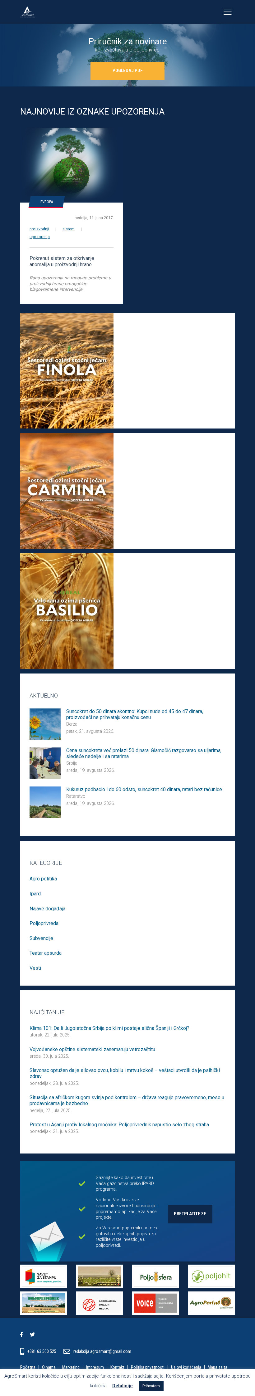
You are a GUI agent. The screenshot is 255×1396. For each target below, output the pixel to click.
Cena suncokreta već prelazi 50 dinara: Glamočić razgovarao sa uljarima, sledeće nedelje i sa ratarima (143, 753)
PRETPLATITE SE (190, 1214)
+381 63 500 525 (42, 1351)
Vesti (35, 968)
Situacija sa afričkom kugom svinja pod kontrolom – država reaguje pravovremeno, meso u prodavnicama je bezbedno (127, 1100)
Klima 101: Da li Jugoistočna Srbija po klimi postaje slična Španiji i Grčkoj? (109, 1028)
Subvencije (41, 938)
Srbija (71, 763)
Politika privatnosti (148, 1367)
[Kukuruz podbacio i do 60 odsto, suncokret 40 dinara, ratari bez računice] (45, 801)
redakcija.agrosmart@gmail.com (102, 1351)
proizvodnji (39, 229)
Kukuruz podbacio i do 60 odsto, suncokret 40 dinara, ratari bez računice (144, 789)
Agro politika (43, 879)
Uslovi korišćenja (186, 1367)
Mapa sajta (217, 1367)
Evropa (46, 201)
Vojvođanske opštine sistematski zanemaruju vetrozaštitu (92, 1049)
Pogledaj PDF (127, 70)
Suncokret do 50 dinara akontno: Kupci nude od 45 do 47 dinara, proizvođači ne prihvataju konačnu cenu (134, 714)
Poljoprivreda (44, 923)
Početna (27, 1367)
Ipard (35, 894)
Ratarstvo (76, 796)
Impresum (95, 1367)
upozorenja (40, 236)
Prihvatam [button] (151, 1386)
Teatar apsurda (46, 953)
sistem (69, 229)
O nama (49, 1367)
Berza (71, 724)
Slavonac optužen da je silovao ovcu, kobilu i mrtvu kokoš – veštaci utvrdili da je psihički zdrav (125, 1073)
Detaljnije (122, 1386)
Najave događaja (47, 909)
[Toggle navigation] (227, 11)
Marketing (71, 1367)
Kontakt (117, 1367)
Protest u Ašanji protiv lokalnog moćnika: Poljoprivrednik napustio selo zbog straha (119, 1125)
